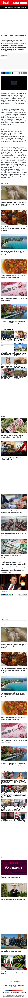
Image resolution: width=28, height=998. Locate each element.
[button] (21, 73)
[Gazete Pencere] (4, 2)
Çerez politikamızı (12, 995)
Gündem (5, 7)
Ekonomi (10, 7)
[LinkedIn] (8, 73)
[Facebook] (2, 73)
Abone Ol (16, 2)
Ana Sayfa (5, 35)
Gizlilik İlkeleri (21, 985)
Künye (10, 985)
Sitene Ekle (13, 986)
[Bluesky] (6, 73)
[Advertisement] (14, 397)
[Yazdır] (19, 73)
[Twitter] (4, 73)
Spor (22, 7)
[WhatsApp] (10, 73)
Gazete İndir (23, 2)
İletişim (15, 985)
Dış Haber (17, 7)
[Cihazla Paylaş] (12, 73)
